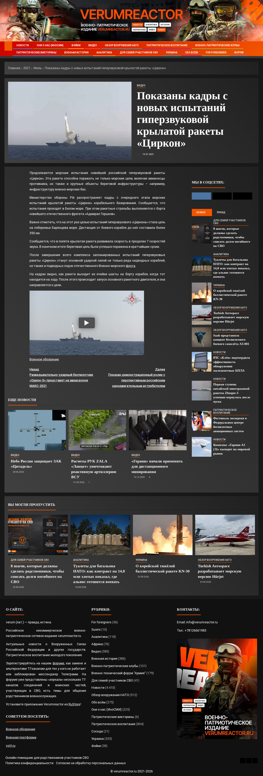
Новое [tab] (201, 212)
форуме (58, 663)
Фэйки (76, 45)
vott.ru (10, 746)
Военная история (76, 52)
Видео (92, 45)
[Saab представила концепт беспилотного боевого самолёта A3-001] (201, 337)
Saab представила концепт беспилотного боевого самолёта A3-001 (231, 340)
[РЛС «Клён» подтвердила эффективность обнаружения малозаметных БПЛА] (201, 362)
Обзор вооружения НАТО (122, 45)
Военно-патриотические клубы (217, 45)
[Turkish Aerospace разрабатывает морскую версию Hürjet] (201, 315)
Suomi (96, 629)
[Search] (255, 49)
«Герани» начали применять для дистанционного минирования (157, 466)
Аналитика (104, 52)
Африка (97, 644)
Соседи (97, 731)
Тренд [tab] (221, 212)
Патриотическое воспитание (167, 45)
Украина (171, 52)
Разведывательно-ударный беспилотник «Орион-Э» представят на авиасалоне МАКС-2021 (61, 377)
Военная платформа (21, 737)
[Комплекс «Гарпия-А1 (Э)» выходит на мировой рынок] (201, 447)
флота (130, 266)
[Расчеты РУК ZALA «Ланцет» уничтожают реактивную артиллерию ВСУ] (97, 430)
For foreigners (216, 52)
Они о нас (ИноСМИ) (50, 45)
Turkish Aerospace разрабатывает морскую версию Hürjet (231, 317)
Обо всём (191, 52)
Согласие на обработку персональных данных (91, 763)
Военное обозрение (44, 359)
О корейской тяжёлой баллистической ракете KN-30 (230, 295)
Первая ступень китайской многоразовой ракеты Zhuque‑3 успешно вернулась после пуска (231, 393)
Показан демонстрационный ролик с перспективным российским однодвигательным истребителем (136, 377)
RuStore (74, 704)
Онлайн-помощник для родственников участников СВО (47, 758)
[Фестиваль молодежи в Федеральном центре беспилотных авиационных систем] (201, 421)
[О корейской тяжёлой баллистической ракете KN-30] (201, 292)
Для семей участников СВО (139, 52)
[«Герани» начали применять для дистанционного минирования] (158, 430)
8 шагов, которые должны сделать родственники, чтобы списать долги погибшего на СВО (231, 237)
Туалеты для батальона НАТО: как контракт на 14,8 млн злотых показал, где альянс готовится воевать (231, 268)
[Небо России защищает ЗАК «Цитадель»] (37, 430)
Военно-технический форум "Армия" (118, 673)
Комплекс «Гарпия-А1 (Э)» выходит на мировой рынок (231, 449)
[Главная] (8, 46)
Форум (238, 52)
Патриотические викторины (36, 52)
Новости (22, 45)
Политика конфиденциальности (29, 763)
